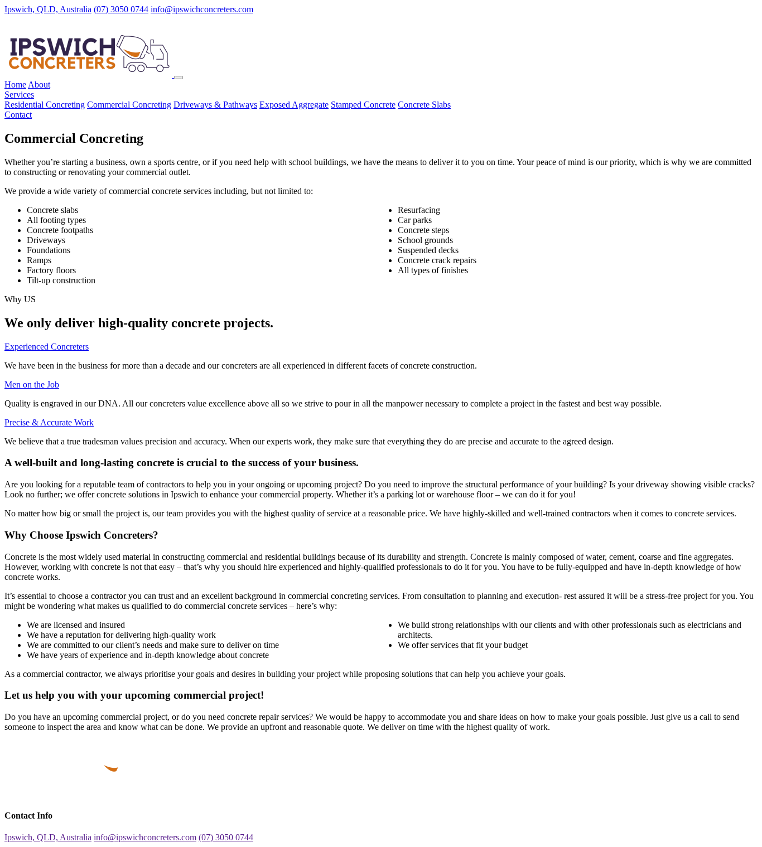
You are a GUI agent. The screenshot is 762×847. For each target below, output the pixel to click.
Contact (18, 114)
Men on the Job (31, 384)
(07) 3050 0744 (121, 9)
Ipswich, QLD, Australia (47, 9)
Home (15, 84)
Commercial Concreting (129, 104)
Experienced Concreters (46, 346)
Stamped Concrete (363, 104)
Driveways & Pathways (215, 104)
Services (19, 94)
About (39, 84)
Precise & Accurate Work (49, 422)
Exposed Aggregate (294, 104)
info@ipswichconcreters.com (202, 9)
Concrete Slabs (424, 104)
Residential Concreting (44, 104)
